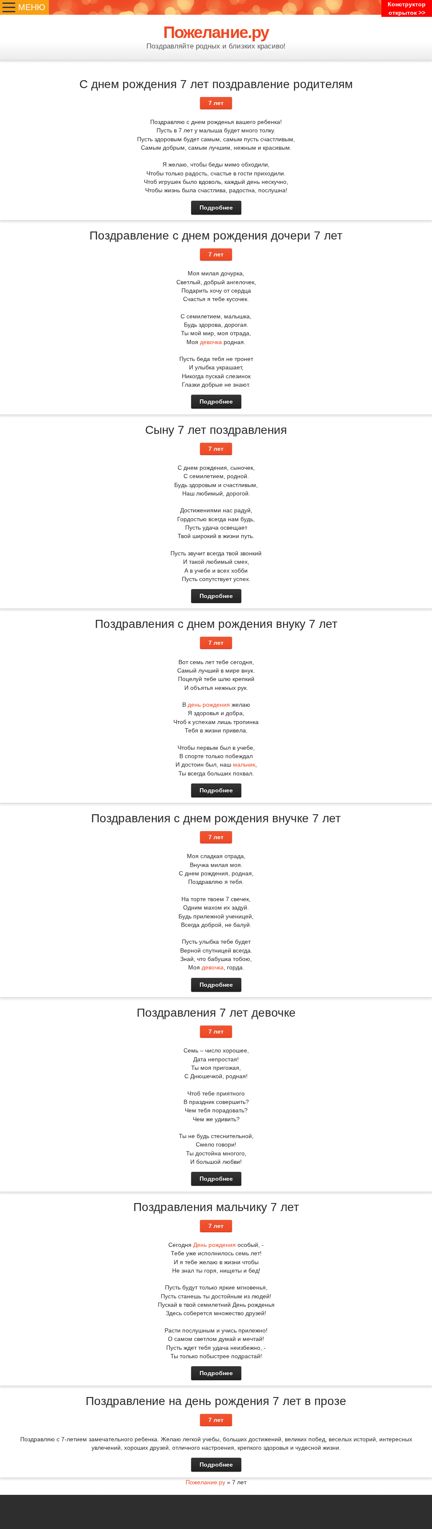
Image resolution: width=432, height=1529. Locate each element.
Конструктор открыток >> (407, 8)
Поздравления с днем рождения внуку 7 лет (216, 623)
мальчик (244, 764)
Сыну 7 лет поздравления (216, 429)
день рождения (209, 704)
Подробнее (216, 207)
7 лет (216, 103)
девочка (211, 342)
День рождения (214, 1244)
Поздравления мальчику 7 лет (216, 1207)
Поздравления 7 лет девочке (216, 1012)
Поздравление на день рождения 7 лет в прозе (216, 1401)
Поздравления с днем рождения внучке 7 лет (216, 818)
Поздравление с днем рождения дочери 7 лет (216, 235)
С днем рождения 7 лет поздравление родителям (216, 84)
